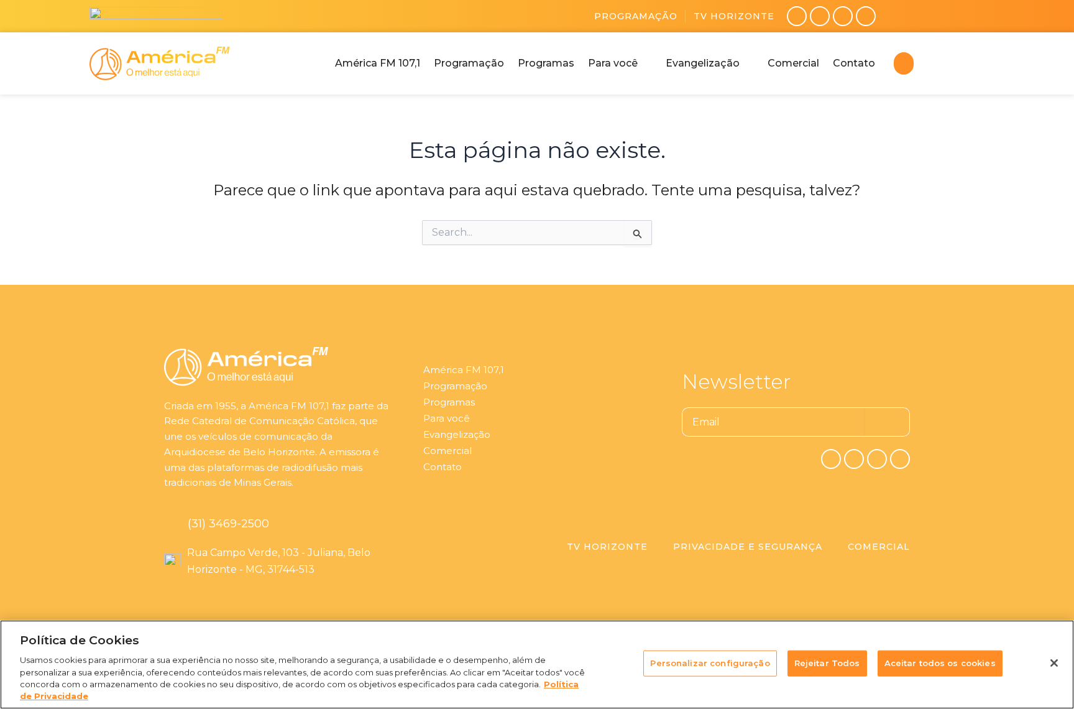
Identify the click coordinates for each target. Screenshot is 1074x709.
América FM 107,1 (463, 370)
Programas (449, 402)
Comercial (447, 450)
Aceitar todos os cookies (940, 663)
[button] (620, 63)
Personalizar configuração (709, 663)
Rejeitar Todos (827, 663)
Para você (446, 418)
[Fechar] (1054, 663)
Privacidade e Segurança (747, 546)
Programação (635, 16)
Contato (442, 467)
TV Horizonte (734, 16)
